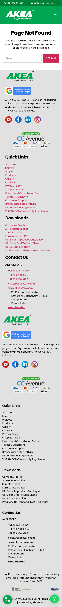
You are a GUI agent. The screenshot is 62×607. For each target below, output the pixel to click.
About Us (10, 164)
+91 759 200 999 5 (18, 279)
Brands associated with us (20, 204)
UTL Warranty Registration (20, 207)
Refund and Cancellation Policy (23, 193)
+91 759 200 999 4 (18, 275)
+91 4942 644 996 (15, 2)
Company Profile (15, 225)
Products (10, 175)
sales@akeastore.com (42, 2)
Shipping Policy (14, 189)
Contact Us (12, 182)
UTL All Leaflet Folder (17, 247)
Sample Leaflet (14, 232)
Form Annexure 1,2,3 (16, 236)
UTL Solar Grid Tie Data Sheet (22, 243)
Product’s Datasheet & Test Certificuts (28, 250)
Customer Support (16, 200)
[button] (54, 598)
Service (9, 168)
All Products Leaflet (16, 229)
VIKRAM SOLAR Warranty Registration (27, 211)
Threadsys (39, 602)
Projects (10, 171)
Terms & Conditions (16, 196)
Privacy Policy (13, 186)
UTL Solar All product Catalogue (24, 239)
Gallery (9, 178)
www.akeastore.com (20, 288)
